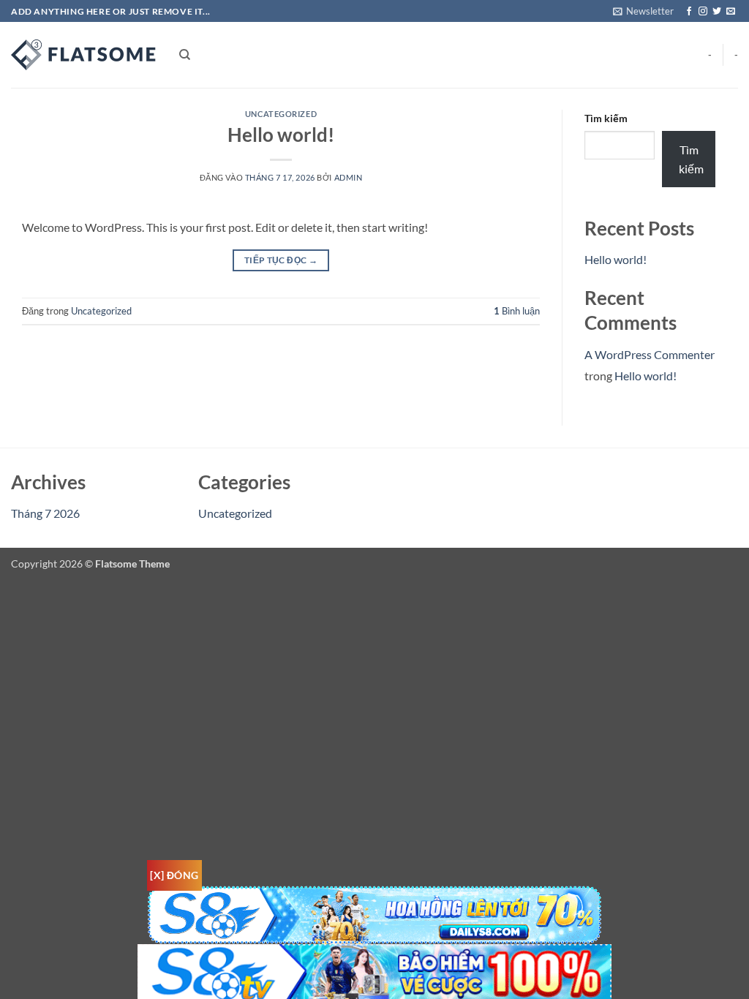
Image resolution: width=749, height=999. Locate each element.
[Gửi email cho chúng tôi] (730, 12)
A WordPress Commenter (649, 354)
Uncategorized (281, 113)
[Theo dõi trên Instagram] (703, 12)
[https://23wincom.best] (84, 54)
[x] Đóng (174, 875)
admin (348, 177)
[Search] (184, 55)
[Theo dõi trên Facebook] (689, 12)
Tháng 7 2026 (45, 513)
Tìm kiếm (606, 118)
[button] (643, 11)
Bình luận (517, 311)
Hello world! (280, 135)
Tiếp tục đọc (280, 260)
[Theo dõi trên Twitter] (716, 12)
